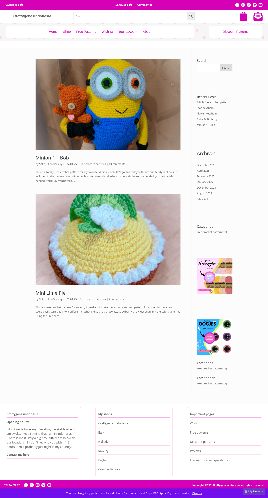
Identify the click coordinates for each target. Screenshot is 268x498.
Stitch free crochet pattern (213, 102)
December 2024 (206, 187)
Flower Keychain (207, 113)
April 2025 (203, 170)
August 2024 (204, 193)
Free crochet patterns (93, 164)
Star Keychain (205, 108)
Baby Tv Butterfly (207, 119)
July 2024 (202, 198)
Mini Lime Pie (51, 293)
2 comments (116, 299)
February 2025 (205, 176)
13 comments (117, 164)
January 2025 (205, 182)
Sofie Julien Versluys (51, 164)
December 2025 (206, 165)
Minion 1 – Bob (52, 157)
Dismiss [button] (197, 493)
